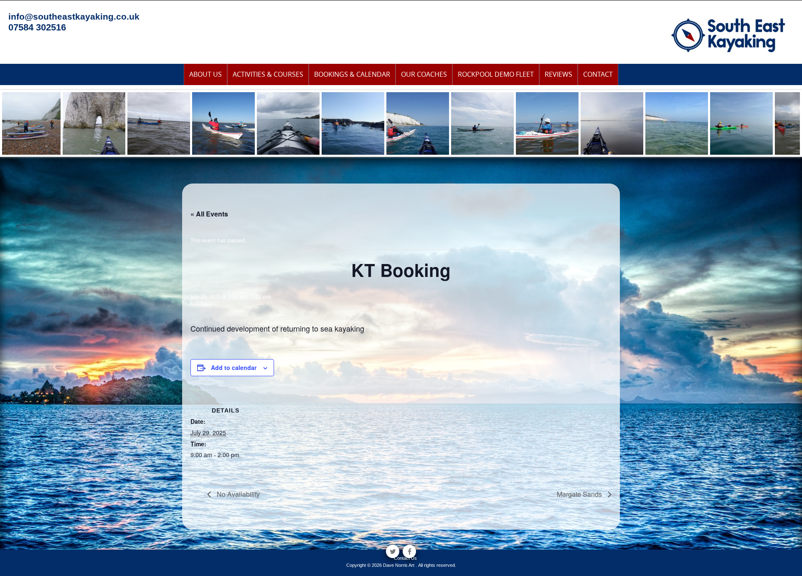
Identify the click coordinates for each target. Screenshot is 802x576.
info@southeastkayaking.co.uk (74, 16)
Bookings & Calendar (352, 74)
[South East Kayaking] (728, 34)
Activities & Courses (268, 74)
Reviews (558, 74)
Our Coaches (424, 74)
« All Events (209, 214)
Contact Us (405, 558)
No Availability (237, 494)
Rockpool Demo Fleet (496, 74)
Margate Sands (580, 494)
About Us (205, 74)
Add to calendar (233, 367)
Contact (598, 74)
